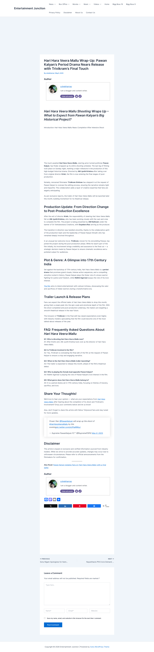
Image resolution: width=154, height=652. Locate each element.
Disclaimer (68, 12)
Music (86, 4)
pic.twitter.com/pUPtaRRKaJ (68, 427)
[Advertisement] (77, 39)
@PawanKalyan (66, 421)
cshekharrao (66, 86)
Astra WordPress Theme (99, 647)
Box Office (63, 4)
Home (107, 4)
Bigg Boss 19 (118, 4)
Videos (96, 4)
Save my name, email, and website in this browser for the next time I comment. (74, 618)
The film (47, 286)
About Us (79, 12)
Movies (75, 4)
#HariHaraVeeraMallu (58, 424)
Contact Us (90, 12)
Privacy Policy (54, 12)
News (51, 4)
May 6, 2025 (97, 433)
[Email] (76, 96)
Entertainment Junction (29, 8)
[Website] (80, 96)
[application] (54, 4)
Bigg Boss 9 (131, 4)
